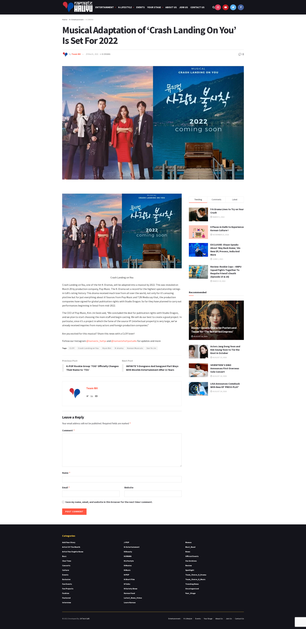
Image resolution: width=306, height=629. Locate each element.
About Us (171, 7)
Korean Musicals (135, 348)
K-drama (119, 348)
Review (188, 565)
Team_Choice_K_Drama (195, 575)
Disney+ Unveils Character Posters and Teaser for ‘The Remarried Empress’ (213, 329)
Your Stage (154, 7)
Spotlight (189, 570)
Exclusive (66, 579)
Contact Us (197, 7)
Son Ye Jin (151, 348)
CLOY (71, 348)
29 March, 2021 (92, 54)
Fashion (65, 593)
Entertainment (104, 7)
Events (140, 7)
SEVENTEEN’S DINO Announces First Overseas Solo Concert (224, 368)
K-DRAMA (89, 19)
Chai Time (66, 561)
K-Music (127, 570)
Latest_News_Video (133, 598)
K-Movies (128, 565)
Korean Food (129, 593)
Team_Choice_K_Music (195, 579)
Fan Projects (67, 588)
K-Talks (127, 584)
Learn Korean (130, 602)
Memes (188, 542)
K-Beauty (128, 551)
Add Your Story (68, 542)
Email (66, 487)
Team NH (76, 54)
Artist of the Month (71, 547)
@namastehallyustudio (124, 340)
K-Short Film (129, 579)
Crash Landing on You (88, 348)
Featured (66, 598)
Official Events (192, 556)
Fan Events (67, 584)
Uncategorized (192, 588)
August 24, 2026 (219, 376)
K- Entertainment (76, 19)
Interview (66, 602)
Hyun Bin (106, 348)
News (187, 551)
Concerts (66, 565)
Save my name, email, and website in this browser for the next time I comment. (109, 502)
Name (66, 472)
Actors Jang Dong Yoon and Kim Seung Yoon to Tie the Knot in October (225, 350)
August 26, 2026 (200, 336)
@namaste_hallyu (96, 340)
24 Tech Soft (84, 618)
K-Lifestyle (125, 7)
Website (128, 487)
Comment (68, 430)
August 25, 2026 (219, 357)
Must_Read (190, 547)
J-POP (126, 542)
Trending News (192, 584)
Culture (65, 570)
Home (64, 19)
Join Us (183, 7)
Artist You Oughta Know (72, 551)
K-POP (126, 575)
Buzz (64, 556)
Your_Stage (190, 593)
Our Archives (191, 561)
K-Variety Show (130, 588)
